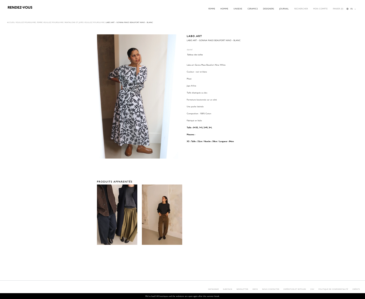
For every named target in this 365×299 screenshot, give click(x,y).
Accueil (11, 22)
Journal (284, 8)
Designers (268, 8)
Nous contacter (270, 289)
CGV (312, 289)
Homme (224, 8)
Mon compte (320, 8)
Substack (227, 289)
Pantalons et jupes (74, 22)
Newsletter (242, 289)
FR (351, 8)
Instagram (213, 289)
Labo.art (194, 36)
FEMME (211, 8)
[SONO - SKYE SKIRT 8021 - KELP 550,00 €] (117, 215)
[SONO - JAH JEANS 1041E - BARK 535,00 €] (162, 215)
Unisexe (238, 8)
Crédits (356, 289)
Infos (255, 289)
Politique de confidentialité (333, 289)
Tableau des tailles (195, 54)
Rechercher (301, 8)
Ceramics (253, 8)
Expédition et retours (295, 289)
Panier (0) (338, 8)
